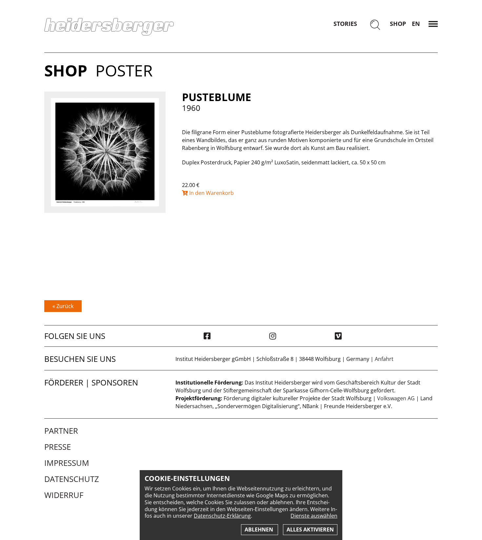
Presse (57, 447)
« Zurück (62, 306)
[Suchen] (375, 25)
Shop (398, 24)
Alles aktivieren (310, 529)
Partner (61, 431)
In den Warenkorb (211, 193)
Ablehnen (259, 529)
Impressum (66, 463)
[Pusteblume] (105, 152)
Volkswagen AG (396, 398)
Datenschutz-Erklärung (222, 515)
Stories (345, 24)
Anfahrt (384, 359)
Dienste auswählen (314, 515)
